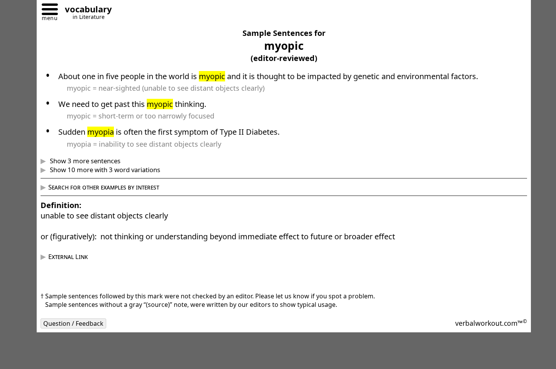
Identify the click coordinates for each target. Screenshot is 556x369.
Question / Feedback (73, 323)
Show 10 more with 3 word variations (104, 169)
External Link (68, 256)
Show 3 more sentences (84, 160)
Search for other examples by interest (103, 187)
